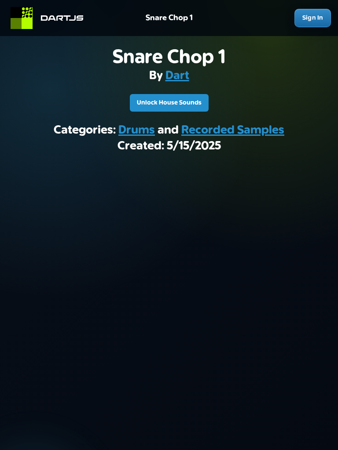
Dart (177, 75)
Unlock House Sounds (169, 102)
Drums (136, 130)
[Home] (51, 18)
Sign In (312, 18)
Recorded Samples (232, 130)
